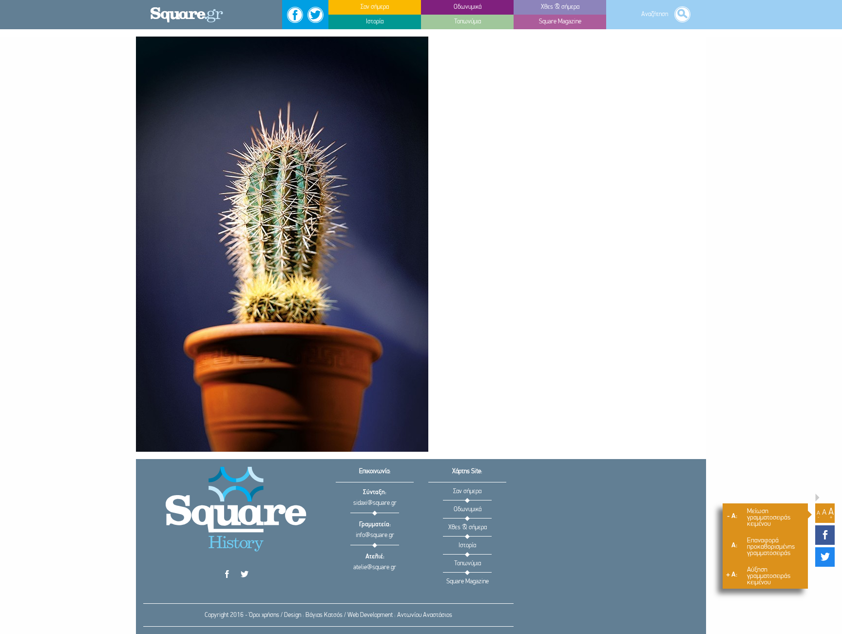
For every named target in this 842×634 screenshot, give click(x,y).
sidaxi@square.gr (375, 503)
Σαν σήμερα (467, 491)
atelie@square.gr (374, 567)
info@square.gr (375, 535)
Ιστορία (467, 545)
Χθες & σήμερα (467, 527)
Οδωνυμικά (467, 509)
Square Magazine (467, 581)
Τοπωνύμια (467, 563)
